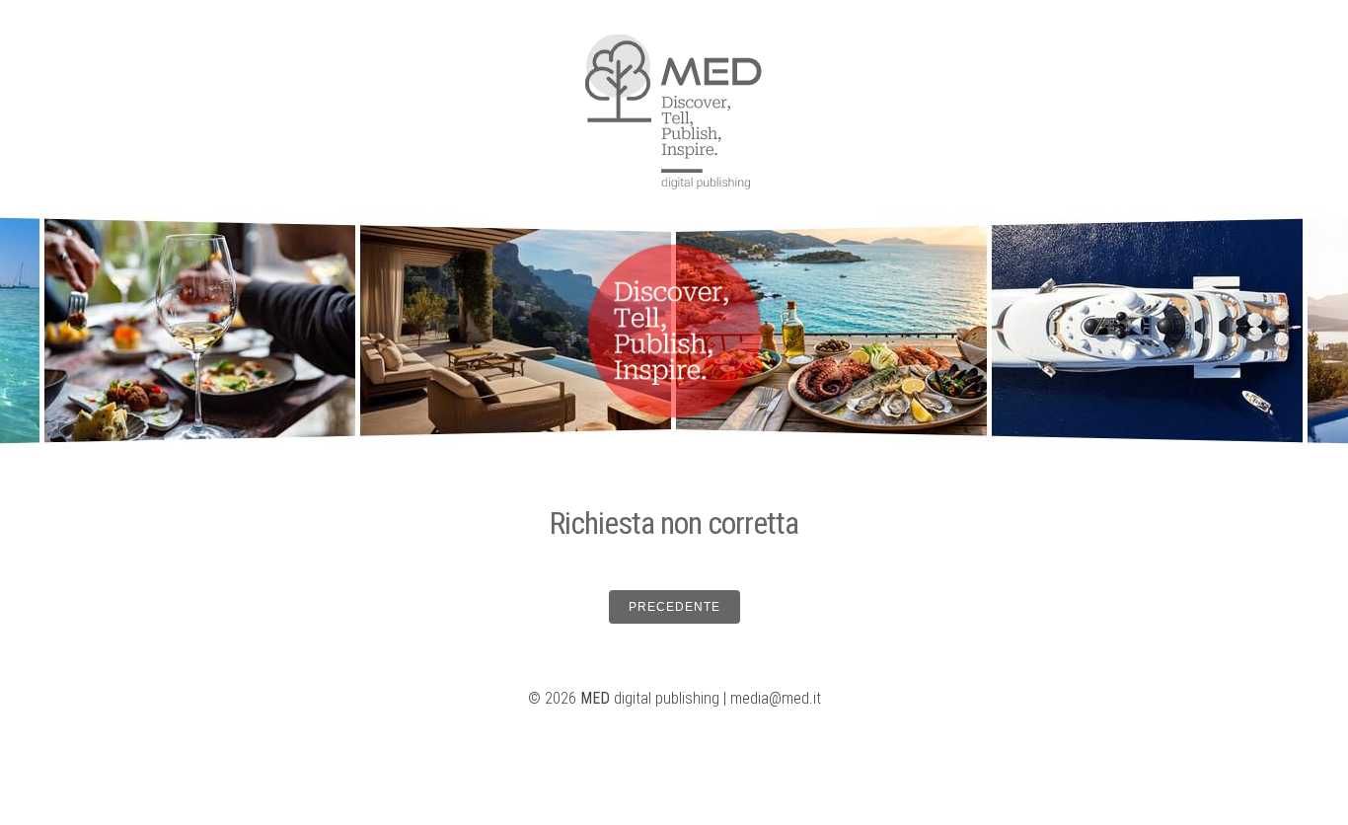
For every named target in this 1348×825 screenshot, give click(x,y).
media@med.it (775, 698)
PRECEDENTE (674, 607)
